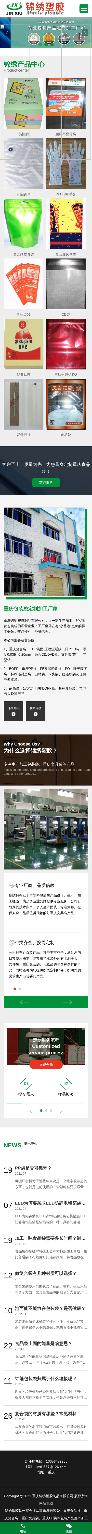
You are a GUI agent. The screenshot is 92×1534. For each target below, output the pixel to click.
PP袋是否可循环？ (33, 1168)
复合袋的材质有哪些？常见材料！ (48, 1413)
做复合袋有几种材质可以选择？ (46, 1273)
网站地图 (46, 1503)
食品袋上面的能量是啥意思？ (43, 1343)
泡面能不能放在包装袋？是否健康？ (50, 1308)
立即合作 (46, 1065)
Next (67, 1002)
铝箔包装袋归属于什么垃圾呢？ (46, 1378)
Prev (25, 1002)
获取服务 (46, 483)
